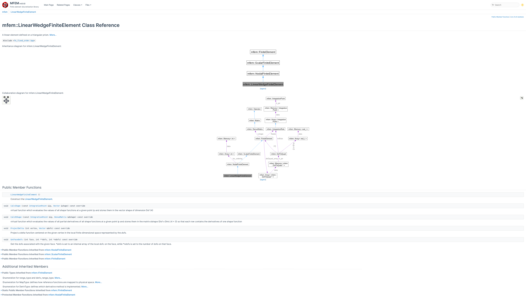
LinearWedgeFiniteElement (23, 12)
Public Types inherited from (27, 272)
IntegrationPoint (38, 206)
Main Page (49, 5)
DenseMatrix (60, 217)
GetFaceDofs (17, 239)
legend (263, 89)
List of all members (517, 17)
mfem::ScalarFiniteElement (58, 254)
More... (53, 35)
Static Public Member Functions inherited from (37, 290)
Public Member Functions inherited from (36, 250)
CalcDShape (16, 217)
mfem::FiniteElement (55, 258)
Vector (56, 206)
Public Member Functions (500, 17)
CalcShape (15, 206)
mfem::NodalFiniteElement (58, 250)
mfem (5, 12)
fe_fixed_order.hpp (24, 40)
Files (87, 5)
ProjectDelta (17, 228)
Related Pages (63, 5)
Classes (77, 5)
